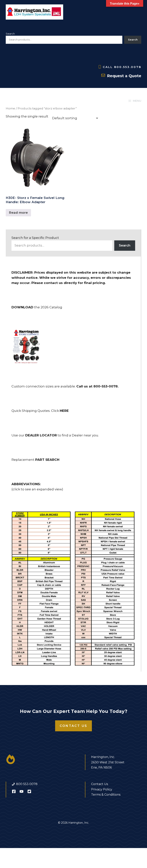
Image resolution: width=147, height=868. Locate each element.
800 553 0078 (27, 784)
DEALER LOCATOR (41, 435)
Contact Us (73, 726)
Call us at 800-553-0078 (97, 386)
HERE (64, 411)
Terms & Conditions (105, 794)
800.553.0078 (127, 67)
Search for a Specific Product (35, 238)
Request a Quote (124, 76)
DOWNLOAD (22, 307)
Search (10, 33)
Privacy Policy (101, 789)
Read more (18, 212)
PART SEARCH (47, 460)
